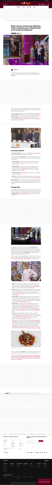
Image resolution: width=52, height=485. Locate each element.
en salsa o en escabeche (21, 318)
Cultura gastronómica (21, 443)
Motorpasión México (32, 476)
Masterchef (36, 393)
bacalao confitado (24, 167)
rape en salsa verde (18, 118)
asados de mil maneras (20, 309)
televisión (20, 393)
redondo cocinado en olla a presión (34, 327)
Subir (46, 460)
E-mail (48, 4)
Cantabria (15, 20)
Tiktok (41, 4)
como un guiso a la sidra (20, 293)
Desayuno (36, 20)
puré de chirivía (24, 172)
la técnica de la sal (15, 294)
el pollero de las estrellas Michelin (24, 193)
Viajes (4, 442)
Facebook (46, 4)
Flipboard (19, 33)
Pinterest (40, 452)
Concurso (24, 393)
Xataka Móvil (5, 466)
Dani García (32, 20)
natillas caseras (17, 177)
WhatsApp (39, 4)
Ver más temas (6, 452)
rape (17, 74)
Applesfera (4, 467)
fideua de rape (27, 118)
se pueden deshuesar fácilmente (26, 306)
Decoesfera (38, 466)
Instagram (44, 4)
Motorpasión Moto (32, 466)
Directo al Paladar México (26, 476)
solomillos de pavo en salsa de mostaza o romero (21, 326)
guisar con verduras (24, 308)
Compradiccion (39, 467)
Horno (12, 448)
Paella (18, 20)
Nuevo (5, 4)
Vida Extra (11, 466)
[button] (16, 69)
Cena (25, 20)
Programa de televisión (30, 393)
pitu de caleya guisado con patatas (19, 301)
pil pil (36, 167)
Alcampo (12, 20)
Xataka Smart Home (5, 469)
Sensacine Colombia (18, 478)
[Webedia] (5, 460)
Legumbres (28, 20)
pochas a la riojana (33, 316)
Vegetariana (22, 20)
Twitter (18, 33)
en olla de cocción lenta (35, 308)
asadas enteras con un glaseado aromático (23, 315)
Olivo (39, 20)
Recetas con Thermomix (5, 440)
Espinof (18, 466)
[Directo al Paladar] (26, 3)
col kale (23, 170)
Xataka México (5, 476)
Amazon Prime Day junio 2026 (6, 449)
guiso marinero (38, 118)
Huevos (20, 448)
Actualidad (15, 393)
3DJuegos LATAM (12, 476)
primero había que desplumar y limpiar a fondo (21, 258)
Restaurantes (21, 445)
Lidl (9, 20)
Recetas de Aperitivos (13, 443)
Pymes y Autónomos (45, 466)
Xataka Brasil (5, 477)
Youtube (43, 4)
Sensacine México (19, 476)
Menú (3, 4)
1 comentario (14, 33)
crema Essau (21, 162)
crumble (26, 177)
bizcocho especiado (36, 177)
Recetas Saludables (13, 446)
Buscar (7, 4)
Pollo (4, 445)
